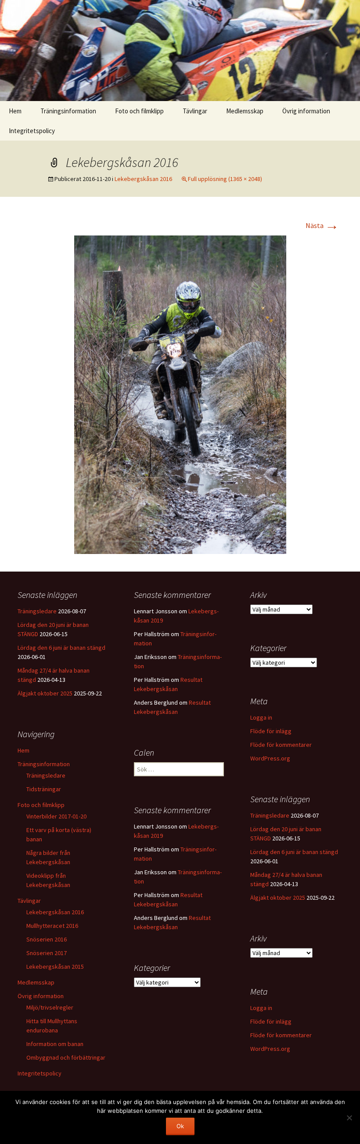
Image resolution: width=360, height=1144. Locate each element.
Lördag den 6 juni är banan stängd (61, 648)
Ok (180, 1126)
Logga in (261, 717)
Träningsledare (37, 611)
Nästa (322, 225)
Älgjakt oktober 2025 (45, 693)
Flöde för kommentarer (281, 745)
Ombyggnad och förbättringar (65, 1057)
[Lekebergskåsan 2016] (180, 393)
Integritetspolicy (32, 131)
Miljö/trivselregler (49, 1007)
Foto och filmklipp (139, 111)
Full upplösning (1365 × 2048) (225, 179)
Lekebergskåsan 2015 (55, 966)
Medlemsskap (244, 111)
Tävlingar (195, 111)
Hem (15, 111)
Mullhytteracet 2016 (52, 926)
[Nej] (349, 1117)
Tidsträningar (43, 789)
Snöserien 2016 (46, 939)
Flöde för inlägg (271, 731)
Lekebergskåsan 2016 (143, 179)
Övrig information (306, 111)
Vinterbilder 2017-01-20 (56, 816)
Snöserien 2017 (46, 953)
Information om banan (54, 1044)
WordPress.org (270, 758)
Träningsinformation (68, 111)
